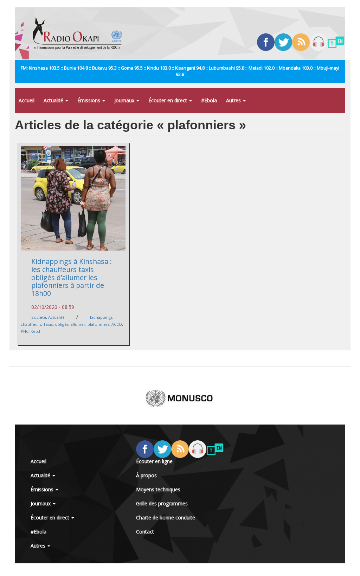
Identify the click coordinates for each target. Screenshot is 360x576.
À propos (146, 475)
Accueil (26, 100)
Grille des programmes (162, 503)
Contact (145, 531)
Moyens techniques (158, 489)
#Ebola (209, 100)
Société (38, 317)
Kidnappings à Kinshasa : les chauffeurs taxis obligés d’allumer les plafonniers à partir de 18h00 (71, 277)
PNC (24, 331)
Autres (234, 100)
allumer (78, 324)
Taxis (48, 324)
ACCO (116, 324)
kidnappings (101, 317)
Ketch (36, 331)
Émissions (89, 100)
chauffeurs (31, 324)
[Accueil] (80, 33)
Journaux (125, 100)
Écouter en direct (168, 100)
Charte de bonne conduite (165, 517)
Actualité (54, 100)
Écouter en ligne (154, 461)
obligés (62, 324)
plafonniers (98, 324)
